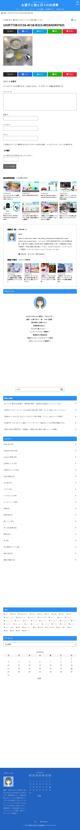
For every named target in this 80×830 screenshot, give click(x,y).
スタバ (26, 620)
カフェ (68, 617)
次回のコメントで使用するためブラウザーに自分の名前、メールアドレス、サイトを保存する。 (39, 144)
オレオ (61, 617)
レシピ (72, 624)
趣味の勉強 (9, 560)
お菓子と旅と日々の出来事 (40, 5)
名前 (5, 115)
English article (60, 9)
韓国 (19, 630)
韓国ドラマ (27, 630)
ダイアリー (44, 620)
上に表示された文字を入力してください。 (18, 155)
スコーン (18, 620)
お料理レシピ (10, 463)
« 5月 (39, 678)
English (14, 614)
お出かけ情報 (10, 457)
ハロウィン (8, 624)
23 (71, 668)
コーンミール (8, 620)
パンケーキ (46, 624)
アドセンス (33, 617)
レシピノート (24, 9)
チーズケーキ (65, 620)
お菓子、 (70, 614)
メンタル (63, 624)
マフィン (55, 624)
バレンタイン (18, 624)
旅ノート (32, 9)
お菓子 (62, 614)
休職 (6, 508)
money (33, 614)
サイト (5, 134)
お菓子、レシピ (9, 617)
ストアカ (34, 620)
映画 (7, 534)
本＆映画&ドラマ (50, 9)
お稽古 (55, 614)
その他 (8, 483)
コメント (7, 91)
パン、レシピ (35, 624)
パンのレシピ (10, 495)
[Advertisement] (40, 366)
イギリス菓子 (43, 617)
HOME (4, 13)
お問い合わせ (44, 821)
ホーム (17, 9)
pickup (41, 614)
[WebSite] (22, 254)
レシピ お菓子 (9, 627)
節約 (70, 627)
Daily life (8, 444)
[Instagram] (40, 254)
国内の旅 (8, 515)
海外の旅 (8, 553)
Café (6, 614)
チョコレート (54, 620)
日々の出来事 (40, 9)
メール (6, 124)
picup (47, 614)
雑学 (12, 630)
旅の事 (41, 627)
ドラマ (8, 489)
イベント (52, 617)
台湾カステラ (27, 627)
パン (27, 624)
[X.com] (31, 254)
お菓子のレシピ (11, 470)
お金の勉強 (9, 476)
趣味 (6, 630)
